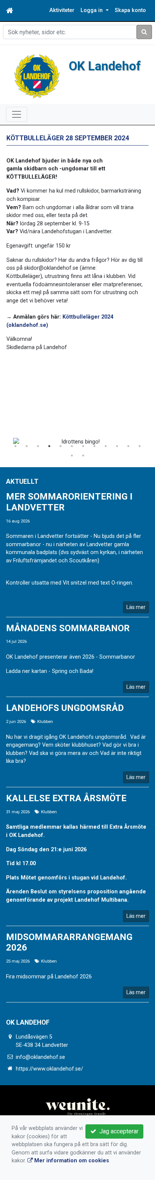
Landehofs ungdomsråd (65, 708)
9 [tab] (105, 446)
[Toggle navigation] (16, 114)
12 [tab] (139, 446)
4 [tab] (49, 446)
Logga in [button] (92, 10)
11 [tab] (128, 446)
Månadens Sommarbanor (68, 628)
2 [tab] (26, 446)
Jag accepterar (117, 1131)
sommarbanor (24, 544)
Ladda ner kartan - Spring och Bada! (49, 671)
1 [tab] (15, 446)
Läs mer (136, 607)
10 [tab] (117, 446)
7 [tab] (83, 446)
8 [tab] (94, 446)
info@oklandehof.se (40, 1057)
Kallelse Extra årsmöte (66, 798)
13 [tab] (72, 455)
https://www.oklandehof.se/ (49, 1069)
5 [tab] (60, 446)
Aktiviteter (61, 10)
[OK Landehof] (36, 76)
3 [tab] (38, 446)
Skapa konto (130, 10)
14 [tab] (83, 455)
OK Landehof (105, 66)
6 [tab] (72, 446)
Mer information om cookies (71, 1160)
